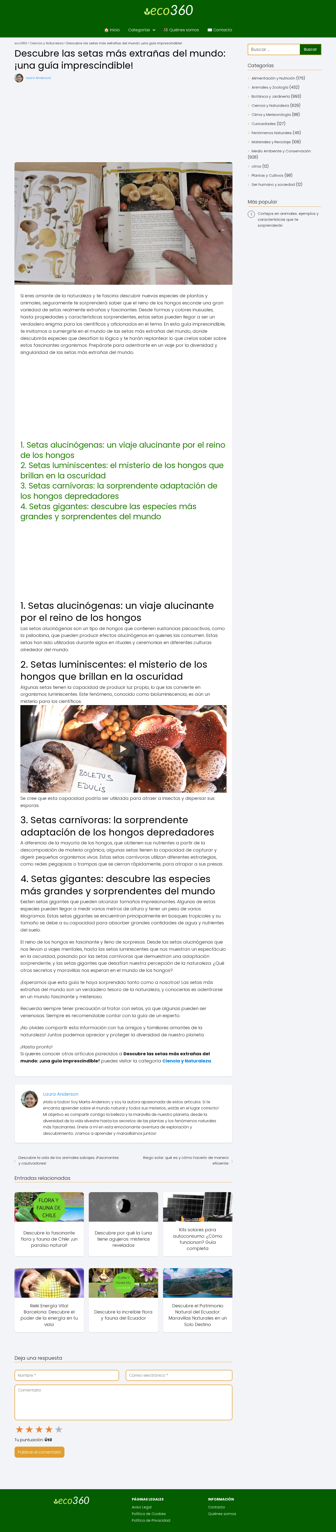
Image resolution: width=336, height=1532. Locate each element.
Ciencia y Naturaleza (270, 105)
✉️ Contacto (219, 30)
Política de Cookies (149, 1513)
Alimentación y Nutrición (273, 78)
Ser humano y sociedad (273, 184)
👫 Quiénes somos (181, 30)
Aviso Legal (142, 1507)
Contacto (216, 1507)
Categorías (139, 30)
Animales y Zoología (270, 87)
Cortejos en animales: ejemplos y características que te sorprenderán (288, 219)
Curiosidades (264, 123)
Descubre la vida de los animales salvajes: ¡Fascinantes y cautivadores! (68, 1160)
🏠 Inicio (112, 30)
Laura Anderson (38, 78)
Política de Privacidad (151, 1520)
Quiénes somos (222, 1513)
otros (256, 166)
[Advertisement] (123, 122)
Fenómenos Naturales (272, 132)
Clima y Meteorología (271, 114)
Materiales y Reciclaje (271, 141)
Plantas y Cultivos (267, 175)
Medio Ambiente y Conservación (281, 151)
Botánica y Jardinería (271, 96)
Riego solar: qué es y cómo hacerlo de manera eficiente (186, 1160)
